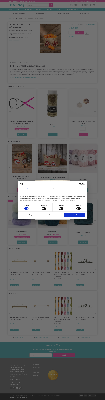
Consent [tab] (29, 189)
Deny (30, 215)
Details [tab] (52, 189)
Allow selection (52, 215)
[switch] (44, 208)
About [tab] (75, 189)
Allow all (74, 215)
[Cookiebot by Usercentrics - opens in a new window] (78, 184)
